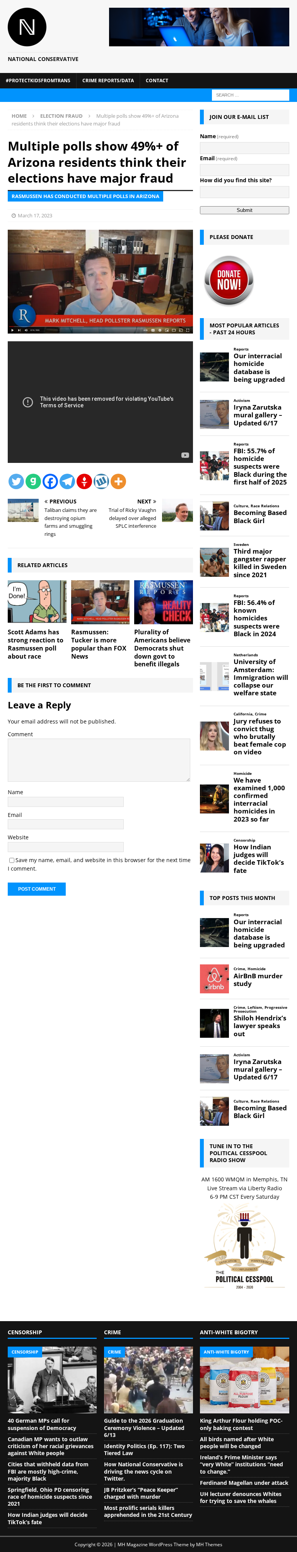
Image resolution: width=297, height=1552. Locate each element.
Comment (20, 734)
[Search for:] (250, 94)
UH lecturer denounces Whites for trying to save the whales (241, 1497)
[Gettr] (84, 481)
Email (15, 814)
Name (15, 792)
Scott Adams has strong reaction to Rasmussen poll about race (35, 644)
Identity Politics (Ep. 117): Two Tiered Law (144, 1449)
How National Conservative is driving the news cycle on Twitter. (143, 1471)
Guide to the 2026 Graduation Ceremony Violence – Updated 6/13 (144, 1427)
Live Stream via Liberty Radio (244, 1188)
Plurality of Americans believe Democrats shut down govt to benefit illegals (162, 648)
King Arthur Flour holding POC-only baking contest (241, 1424)
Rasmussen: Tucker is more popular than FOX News (98, 644)
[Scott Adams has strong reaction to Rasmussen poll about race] (37, 602)
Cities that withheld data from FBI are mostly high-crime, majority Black (48, 1471)
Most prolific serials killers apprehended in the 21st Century (148, 1511)
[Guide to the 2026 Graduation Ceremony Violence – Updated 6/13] (148, 1380)
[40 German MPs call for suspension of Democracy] (52, 1380)
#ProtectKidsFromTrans (38, 80)
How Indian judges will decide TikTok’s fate (47, 1518)
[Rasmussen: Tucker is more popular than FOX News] (100, 602)
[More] (118, 481)
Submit (245, 210)
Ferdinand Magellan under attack (244, 1482)
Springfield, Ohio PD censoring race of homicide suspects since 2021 (50, 1496)
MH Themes (209, 1544)
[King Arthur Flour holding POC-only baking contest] (244, 1380)
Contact (157, 80)
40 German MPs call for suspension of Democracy (42, 1424)
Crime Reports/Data (108, 80)
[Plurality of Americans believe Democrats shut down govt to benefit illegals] (163, 602)
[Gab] (33, 481)
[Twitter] (16, 481)
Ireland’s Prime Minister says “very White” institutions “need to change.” (241, 1464)
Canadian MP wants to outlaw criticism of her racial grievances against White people (51, 1446)
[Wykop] (101, 481)
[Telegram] (67, 481)
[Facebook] (50, 481)
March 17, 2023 (35, 215)
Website (18, 837)
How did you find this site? (236, 180)
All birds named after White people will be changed (237, 1442)
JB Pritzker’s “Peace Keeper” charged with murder (141, 1493)
